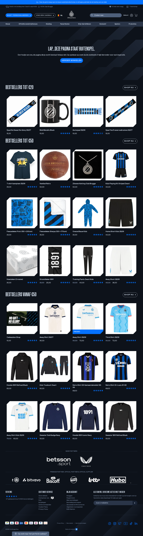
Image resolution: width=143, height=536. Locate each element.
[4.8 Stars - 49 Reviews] (131, 340)
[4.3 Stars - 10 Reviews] (98, 234)
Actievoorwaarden (45, 505)
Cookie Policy (43, 507)
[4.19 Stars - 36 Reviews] (32, 187)
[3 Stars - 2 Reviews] (98, 133)
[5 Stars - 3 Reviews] (32, 438)
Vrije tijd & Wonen (84, 24)
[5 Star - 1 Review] (131, 187)
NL (61, 15)
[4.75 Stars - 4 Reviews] (131, 282)
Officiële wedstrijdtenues (28, 24)
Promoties (132, 24)
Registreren (71, 498)
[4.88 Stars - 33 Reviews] (131, 388)
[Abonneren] (134, 503)
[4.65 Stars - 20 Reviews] (131, 234)
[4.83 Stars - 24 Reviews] (131, 438)
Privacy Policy (43, 509)
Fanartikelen (64, 24)
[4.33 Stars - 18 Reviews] (65, 282)
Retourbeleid (69, 523)
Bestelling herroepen (74, 502)
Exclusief (103, 24)
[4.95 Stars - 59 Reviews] (65, 438)
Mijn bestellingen (72, 500)
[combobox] (59, 15)
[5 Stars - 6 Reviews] (65, 187)
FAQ (40, 500)
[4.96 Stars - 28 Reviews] (98, 340)
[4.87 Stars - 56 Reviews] (98, 438)
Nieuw (8, 24)
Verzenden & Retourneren (75, 505)
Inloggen (69, 496)
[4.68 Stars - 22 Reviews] (98, 187)
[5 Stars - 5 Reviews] (65, 133)
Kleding (49, 24)
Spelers (117, 24)
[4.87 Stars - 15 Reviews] (65, 234)
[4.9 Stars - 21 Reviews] (65, 388)
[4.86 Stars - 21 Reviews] (32, 234)
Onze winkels (43, 496)
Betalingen (42, 502)
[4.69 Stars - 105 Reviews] (32, 388)
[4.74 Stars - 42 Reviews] (32, 340)
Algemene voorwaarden (75, 507)
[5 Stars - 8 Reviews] (98, 390)
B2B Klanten (71, 509)
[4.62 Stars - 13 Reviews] (32, 282)
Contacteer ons (44, 498)
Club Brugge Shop (13, 529)
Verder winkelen (72, 60)
